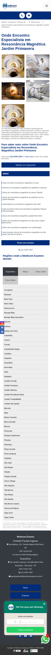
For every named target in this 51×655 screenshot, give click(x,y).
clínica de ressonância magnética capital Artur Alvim (22, 216)
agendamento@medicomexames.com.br (26, 576)
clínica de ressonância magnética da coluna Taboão (22, 193)
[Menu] (46, 6)
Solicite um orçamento (26, 165)
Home (25, 588)
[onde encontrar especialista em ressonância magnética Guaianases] (13, 66)
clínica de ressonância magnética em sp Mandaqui (22, 228)
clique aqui (29, 157)
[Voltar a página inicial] (9, 6)
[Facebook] (25, 636)
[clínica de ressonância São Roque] (38, 91)
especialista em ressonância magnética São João (21, 204)
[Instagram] (20, 636)
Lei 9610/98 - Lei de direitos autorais (35, 527)
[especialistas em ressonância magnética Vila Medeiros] (13, 91)
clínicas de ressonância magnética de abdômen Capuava (24, 188)
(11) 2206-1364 (16, 157)
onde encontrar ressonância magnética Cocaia (20, 183)
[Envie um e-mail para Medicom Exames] (29, 15)
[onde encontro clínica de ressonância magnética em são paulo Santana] (38, 66)
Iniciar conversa (25, 630)
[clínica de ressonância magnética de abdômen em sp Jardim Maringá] (13, 116)
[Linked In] (31, 636)
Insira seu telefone (25, 616)
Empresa (25, 595)
